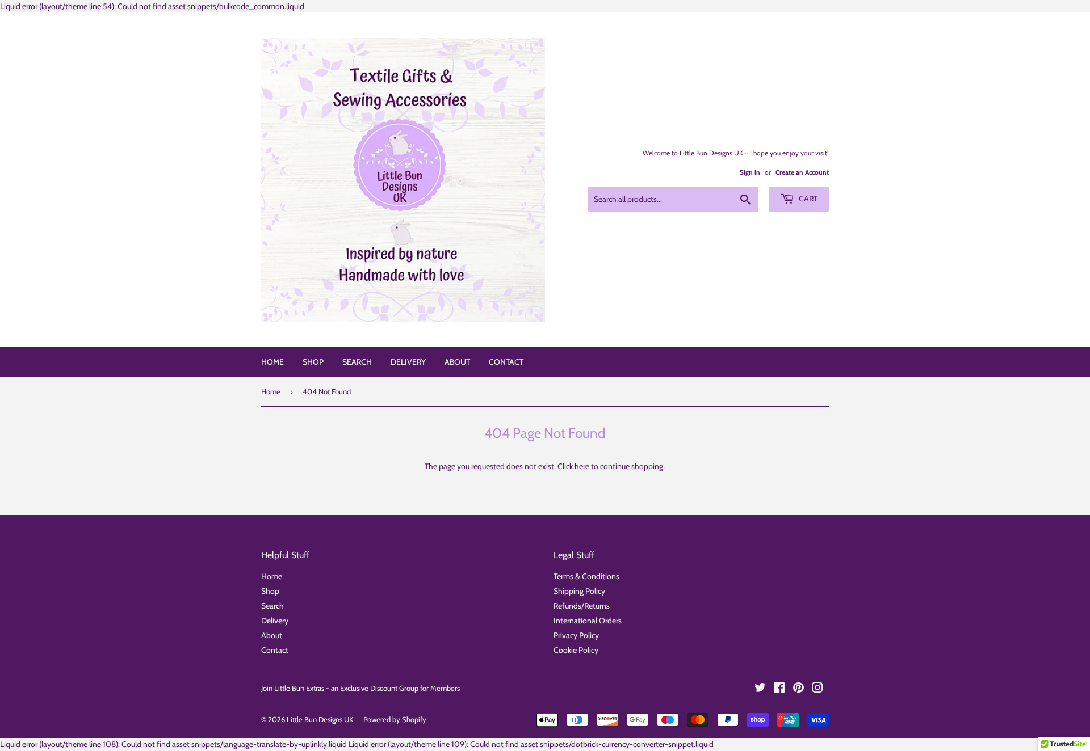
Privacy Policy (576, 635)
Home (272, 362)
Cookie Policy (576, 650)
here (582, 466)
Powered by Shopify (394, 719)
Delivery (408, 362)
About (457, 362)
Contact (506, 362)
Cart (807, 198)
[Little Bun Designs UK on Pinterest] (798, 689)
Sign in (750, 172)
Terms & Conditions (586, 576)
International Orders (588, 620)
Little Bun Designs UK (320, 719)
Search (357, 362)
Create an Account (802, 172)
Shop (313, 362)
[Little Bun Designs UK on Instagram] (817, 689)
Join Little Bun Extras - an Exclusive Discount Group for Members (360, 688)
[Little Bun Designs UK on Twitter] (760, 689)
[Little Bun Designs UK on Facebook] (779, 689)
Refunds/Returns (582, 606)
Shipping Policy (579, 591)
